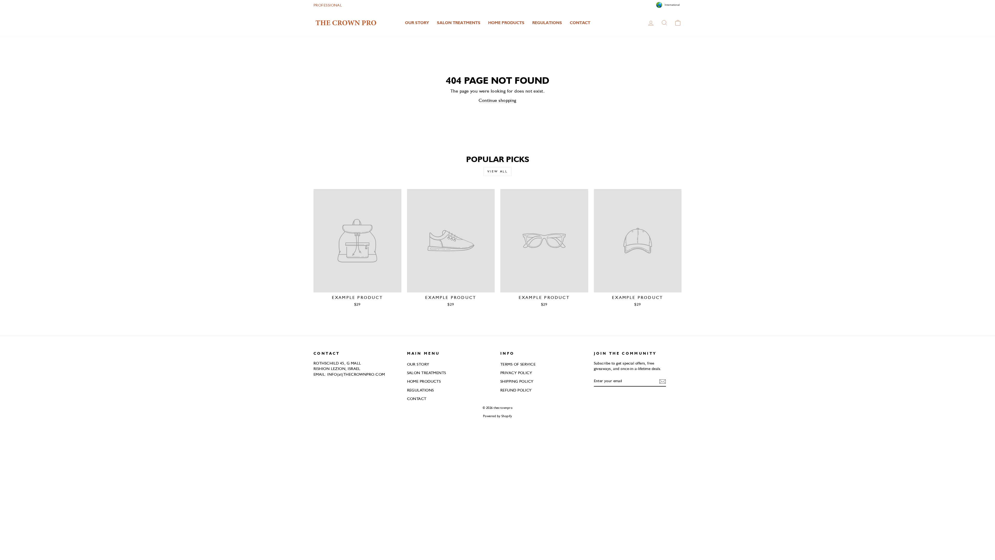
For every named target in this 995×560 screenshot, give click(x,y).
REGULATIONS (547, 22)
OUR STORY (417, 22)
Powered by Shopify (497, 416)
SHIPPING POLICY (517, 381)
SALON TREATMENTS (458, 22)
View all (497, 171)
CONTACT (580, 22)
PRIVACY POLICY (516, 372)
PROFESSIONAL (328, 5)
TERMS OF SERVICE (518, 364)
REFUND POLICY (516, 390)
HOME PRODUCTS (506, 22)
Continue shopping (497, 100)
